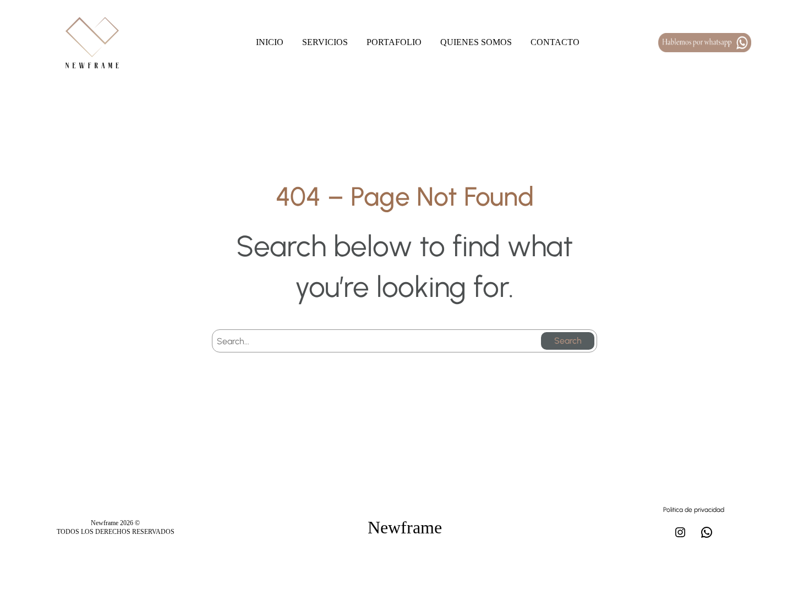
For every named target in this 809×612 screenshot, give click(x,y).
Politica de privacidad (693, 510)
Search (568, 340)
